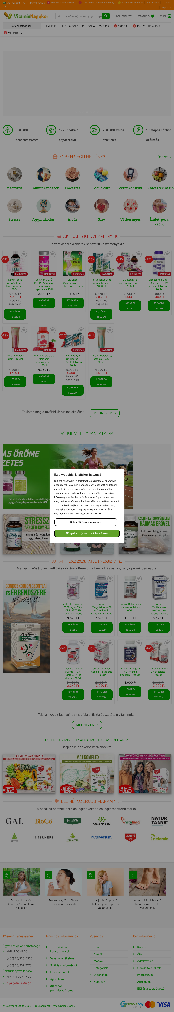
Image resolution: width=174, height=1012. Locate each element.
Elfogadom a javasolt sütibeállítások (87, 533)
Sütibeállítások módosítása (86, 522)
